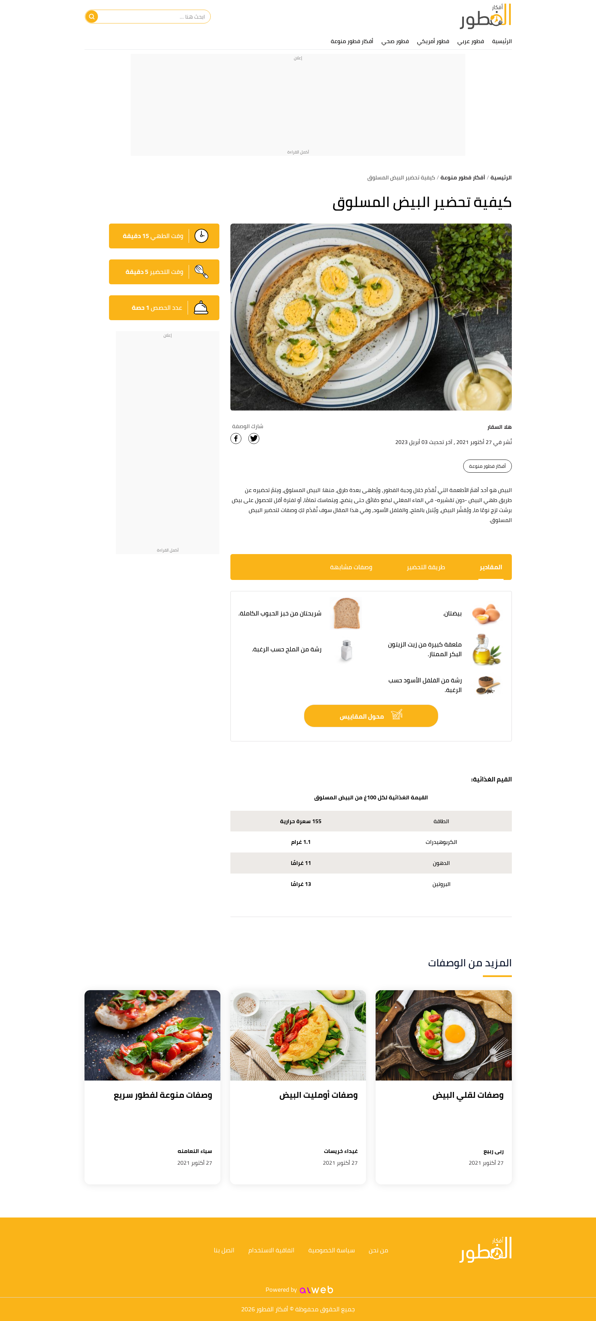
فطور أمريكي (433, 41)
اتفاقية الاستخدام (271, 1250)
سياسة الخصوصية (331, 1250)
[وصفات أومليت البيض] (298, 1035)
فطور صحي (395, 41)
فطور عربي (470, 41)
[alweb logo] (316, 1289)
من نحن (378, 1250)
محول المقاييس (362, 716)
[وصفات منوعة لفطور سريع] (152, 1035)
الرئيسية (502, 41)
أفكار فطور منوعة (352, 41)
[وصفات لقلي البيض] (443, 1035)
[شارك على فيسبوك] (235, 438)
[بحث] (92, 16)
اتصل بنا (224, 1250)
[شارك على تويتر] (253, 438)
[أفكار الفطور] (485, 16)
